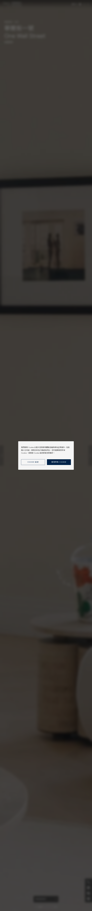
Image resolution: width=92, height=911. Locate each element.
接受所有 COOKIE (58, 462)
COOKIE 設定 (33, 462)
